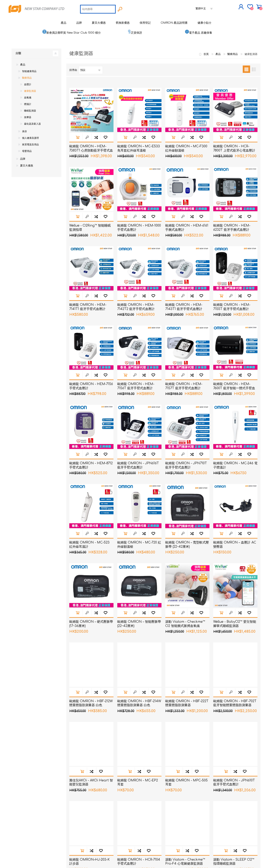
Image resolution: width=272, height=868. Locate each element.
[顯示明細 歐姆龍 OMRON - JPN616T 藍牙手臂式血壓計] (139, 427)
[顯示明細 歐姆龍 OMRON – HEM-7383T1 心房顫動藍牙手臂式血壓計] (91, 110)
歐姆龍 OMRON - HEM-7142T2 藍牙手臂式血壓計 (136, 307)
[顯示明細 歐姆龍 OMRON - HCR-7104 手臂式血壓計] (139, 823)
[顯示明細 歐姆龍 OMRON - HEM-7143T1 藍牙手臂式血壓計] (187, 268)
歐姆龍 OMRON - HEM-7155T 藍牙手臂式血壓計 (231, 307)
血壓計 (27, 84)
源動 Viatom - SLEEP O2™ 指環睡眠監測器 (233, 862)
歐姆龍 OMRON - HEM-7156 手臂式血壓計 (91, 386)
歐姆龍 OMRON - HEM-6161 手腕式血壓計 (186, 228)
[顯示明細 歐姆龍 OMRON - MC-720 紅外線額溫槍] (139, 506)
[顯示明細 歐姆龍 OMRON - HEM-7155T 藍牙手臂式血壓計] (235, 268)
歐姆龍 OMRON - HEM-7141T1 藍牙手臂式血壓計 (87, 307)
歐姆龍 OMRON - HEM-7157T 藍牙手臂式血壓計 (183, 386)
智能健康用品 (29, 71)
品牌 (22, 158)
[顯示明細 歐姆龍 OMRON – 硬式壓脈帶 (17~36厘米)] (91, 585)
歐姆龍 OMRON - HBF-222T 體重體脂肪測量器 (186, 703)
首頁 (206, 54)
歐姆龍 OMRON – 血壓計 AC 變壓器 (234, 544)
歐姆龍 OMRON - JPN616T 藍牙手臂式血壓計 (138, 465)
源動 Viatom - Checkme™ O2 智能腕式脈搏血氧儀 (185, 624)
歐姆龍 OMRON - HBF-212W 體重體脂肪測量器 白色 (91, 703)
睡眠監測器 (30, 110)
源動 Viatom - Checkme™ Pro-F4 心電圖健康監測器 (185, 862)
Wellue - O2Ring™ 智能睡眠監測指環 (90, 228)
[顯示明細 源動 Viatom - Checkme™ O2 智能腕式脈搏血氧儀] (187, 585)
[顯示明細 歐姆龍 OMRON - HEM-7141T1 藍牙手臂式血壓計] (91, 268)
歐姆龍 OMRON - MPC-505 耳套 (186, 782)
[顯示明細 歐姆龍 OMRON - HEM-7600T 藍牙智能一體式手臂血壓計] (235, 348)
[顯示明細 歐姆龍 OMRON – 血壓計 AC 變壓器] (235, 506)
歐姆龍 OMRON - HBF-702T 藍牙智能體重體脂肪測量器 (234, 703)
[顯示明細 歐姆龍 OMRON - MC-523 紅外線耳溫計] (91, 506)
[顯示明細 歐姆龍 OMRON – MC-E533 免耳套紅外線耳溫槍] (139, 110)
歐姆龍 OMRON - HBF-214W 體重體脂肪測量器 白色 (139, 703)
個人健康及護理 (30, 138)
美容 (24, 131)
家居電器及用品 (30, 144)
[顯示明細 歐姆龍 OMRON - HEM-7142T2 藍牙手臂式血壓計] (139, 268)
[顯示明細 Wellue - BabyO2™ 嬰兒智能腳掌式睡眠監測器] (235, 585)
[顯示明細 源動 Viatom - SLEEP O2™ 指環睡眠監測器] (235, 823)
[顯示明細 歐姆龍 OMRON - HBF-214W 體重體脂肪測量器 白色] (139, 664)
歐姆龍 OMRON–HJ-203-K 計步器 (89, 862)
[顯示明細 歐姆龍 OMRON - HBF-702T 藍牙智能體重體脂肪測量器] (235, 664)
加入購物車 (77, 137)
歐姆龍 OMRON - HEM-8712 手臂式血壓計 (91, 465)
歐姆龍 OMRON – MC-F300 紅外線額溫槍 (186, 148)
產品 (22, 64)
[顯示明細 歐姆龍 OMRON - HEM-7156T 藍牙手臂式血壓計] (139, 348)
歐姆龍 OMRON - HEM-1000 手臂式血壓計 (139, 228)
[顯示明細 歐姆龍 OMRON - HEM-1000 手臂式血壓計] (139, 189)
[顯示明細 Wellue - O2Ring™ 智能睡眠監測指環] (91, 189)
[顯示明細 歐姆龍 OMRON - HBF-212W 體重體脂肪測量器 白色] (91, 664)
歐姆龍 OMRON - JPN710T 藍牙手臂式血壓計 (186, 465)
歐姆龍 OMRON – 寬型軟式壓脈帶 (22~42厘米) (187, 544)
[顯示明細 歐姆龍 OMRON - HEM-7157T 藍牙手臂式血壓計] (187, 348)
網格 (246, 69)
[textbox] (98, 9)
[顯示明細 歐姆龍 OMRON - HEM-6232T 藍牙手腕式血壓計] (235, 189)
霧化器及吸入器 (32, 123)
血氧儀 (27, 97)
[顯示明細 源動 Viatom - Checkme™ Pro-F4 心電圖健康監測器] (187, 823)
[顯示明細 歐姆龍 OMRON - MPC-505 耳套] (187, 744)
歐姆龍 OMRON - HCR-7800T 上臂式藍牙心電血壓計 (234, 148)
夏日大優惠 (26, 165)
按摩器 (27, 117)
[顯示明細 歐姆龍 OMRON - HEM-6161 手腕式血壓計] (187, 189)
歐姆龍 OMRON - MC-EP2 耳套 (137, 782)
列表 (253, 69)
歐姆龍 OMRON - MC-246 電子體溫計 (235, 465)
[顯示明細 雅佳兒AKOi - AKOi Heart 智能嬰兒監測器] (91, 744)
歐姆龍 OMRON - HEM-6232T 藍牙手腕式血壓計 (231, 228)
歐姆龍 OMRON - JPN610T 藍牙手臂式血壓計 (234, 782)
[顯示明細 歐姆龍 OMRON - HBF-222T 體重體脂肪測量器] (187, 664)
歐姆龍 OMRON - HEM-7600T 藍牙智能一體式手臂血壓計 (234, 388)
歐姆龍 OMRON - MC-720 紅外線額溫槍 (139, 544)
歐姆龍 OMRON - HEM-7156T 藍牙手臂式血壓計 (135, 386)
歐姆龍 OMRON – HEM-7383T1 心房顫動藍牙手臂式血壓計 (91, 150)
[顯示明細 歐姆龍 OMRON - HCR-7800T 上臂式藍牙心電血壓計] (235, 110)
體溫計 (27, 104)
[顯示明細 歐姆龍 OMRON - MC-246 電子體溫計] (235, 427)
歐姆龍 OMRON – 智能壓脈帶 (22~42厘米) (139, 624)
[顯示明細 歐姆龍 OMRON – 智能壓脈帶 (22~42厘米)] (139, 585)
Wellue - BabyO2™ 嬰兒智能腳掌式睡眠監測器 (234, 624)
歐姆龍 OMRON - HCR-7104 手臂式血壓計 (138, 862)
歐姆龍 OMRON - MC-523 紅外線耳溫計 (89, 544)
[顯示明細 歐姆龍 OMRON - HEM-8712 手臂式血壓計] (91, 427)
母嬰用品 (27, 151)
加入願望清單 (105, 137)
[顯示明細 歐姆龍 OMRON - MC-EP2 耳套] (139, 744)
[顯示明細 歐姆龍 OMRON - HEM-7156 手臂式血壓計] (91, 348)
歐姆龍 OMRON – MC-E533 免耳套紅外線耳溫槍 (138, 148)
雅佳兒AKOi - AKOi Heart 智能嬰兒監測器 (91, 782)
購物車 (258, 6)
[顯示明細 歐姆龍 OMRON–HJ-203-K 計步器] (91, 823)
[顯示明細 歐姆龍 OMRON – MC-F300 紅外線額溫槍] (187, 110)
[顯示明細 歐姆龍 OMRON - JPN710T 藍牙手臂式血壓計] (187, 427)
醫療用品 (27, 77)
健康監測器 (30, 91)
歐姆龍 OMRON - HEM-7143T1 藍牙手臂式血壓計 (183, 307)
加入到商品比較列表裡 (96, 137)
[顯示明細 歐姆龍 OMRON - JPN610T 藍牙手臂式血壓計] (235, 744)
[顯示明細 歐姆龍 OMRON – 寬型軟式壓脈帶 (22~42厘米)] (187, 506)
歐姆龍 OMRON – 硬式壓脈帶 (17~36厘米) (91, 624)
